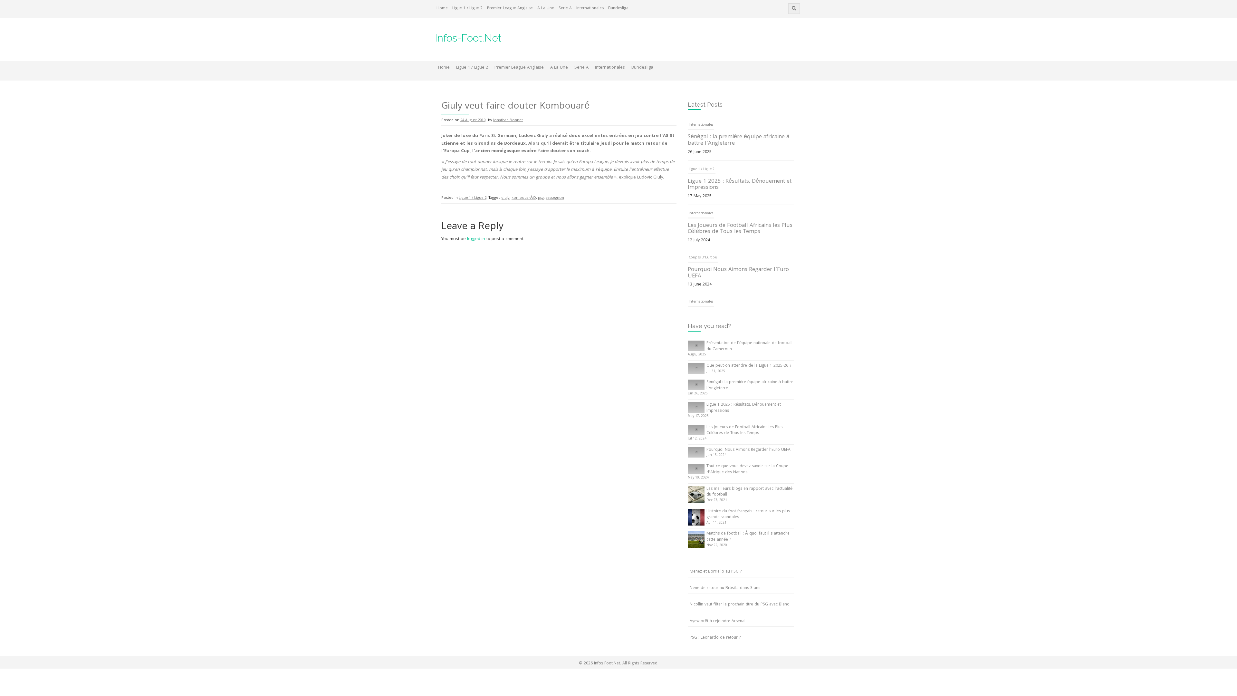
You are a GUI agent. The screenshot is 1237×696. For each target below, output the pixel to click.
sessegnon (555, 198)
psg (541, 198)
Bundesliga (618, 8)
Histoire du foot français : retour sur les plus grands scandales (748, 514)
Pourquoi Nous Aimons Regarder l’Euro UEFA (738, 273)
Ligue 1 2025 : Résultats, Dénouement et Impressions (739, 185)
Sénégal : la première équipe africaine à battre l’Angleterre (739, 140)
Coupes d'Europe (703, 258)
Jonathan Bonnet (508, 120)
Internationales (590, 8)
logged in (476, 239)
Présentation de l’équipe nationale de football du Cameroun (749, 346)
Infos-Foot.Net (468, 38)
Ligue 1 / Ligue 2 (467, 8)
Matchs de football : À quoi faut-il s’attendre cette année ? (748, 536)
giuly (506, 198)
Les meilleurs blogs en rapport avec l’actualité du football (749, 492)
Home (442, 8)
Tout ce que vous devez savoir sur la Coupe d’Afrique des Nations (747, 469)
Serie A (565, 8)
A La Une (545, 8)
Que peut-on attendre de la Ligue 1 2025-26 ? (748, 365)
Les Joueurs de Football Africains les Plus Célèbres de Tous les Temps (740, 229)
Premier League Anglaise (510, 8)
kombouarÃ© (524, 198)
